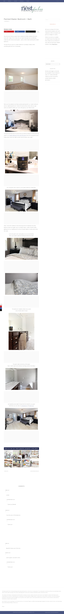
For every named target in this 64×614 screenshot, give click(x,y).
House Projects (7, 21)
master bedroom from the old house (17, 135)
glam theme (52, 612)
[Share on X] (1, 310)
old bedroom (24, 405)
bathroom (31, 405)
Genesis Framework (25, 612)
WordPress (30, 612)
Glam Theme (20, 612)
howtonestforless (10, 499)
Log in (33, 612)
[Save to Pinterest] (1, 306)
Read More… (55, 44)
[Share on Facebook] (1, 308)
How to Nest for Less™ (32, 9)
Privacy (3, 606)
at (5, 491)
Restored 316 (56, 612)
